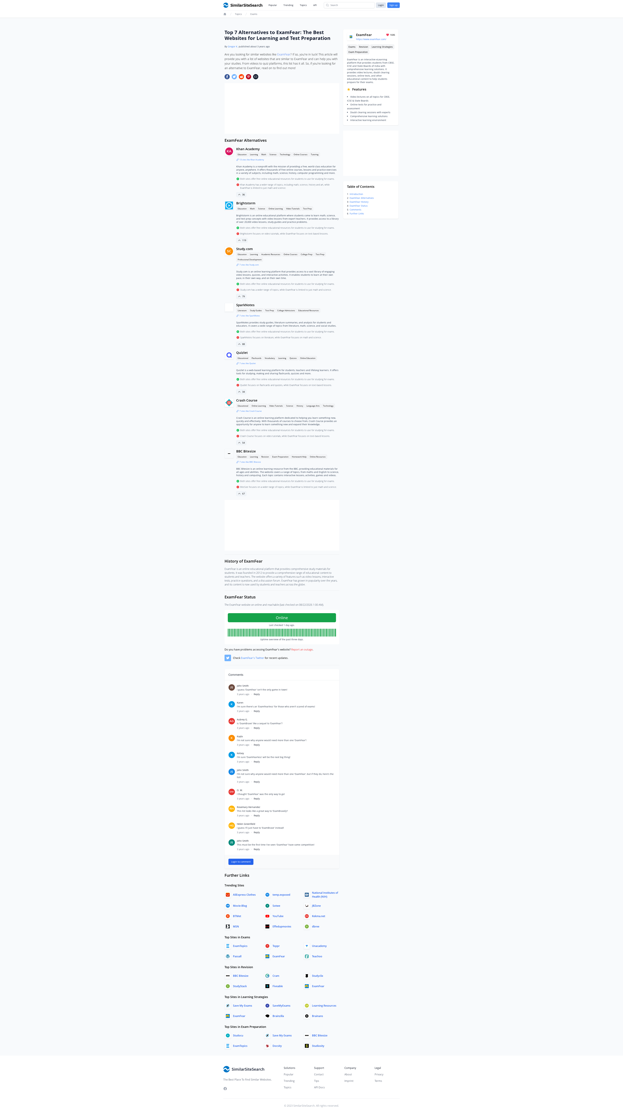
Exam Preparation (280, 456)
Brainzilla (278, 1016)
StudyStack (240, 986)
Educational (243, 358)
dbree (315, 926)
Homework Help (299, 456)
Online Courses (300, 154)
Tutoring (314, 154)
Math (263, 154)
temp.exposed (281, 894)
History (300, 405)
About (348, 1074)
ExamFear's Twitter (252, 658)
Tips (316, 1081)
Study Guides (256, 310)
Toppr (276, 946)
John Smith (243, 685)
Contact (319, 1074)
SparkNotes (245, 305)
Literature (242, 310)
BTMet (237, 916)
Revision (265, 456)
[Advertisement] (282, 108)
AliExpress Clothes (244, 894)
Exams (253, 14)
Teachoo (317, 956)
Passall (237, 956)
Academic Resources (270, 254)
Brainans (317, 1016)
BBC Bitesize (246, 451)
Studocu (238, 1035)
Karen (240, 702)
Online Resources (318, 456)
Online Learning (276, 208)
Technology (285, 154)
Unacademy (319, 946)
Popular (273, 5)
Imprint (349, 1081)
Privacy (379, 1074)
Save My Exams (242, 1005)
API (315, 5)
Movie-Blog (240, 906)
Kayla (240, 736)
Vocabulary (270, 358)
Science (272, 154)
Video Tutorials (293, 208)
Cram (276, 976)
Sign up (393, 5)
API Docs (319, 1087)
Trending (288, 5)
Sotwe (276, 906)
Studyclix (317, 976)
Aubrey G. (242, 719)
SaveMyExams (281, 1005)
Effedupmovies (282, 926)
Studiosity (318, 1046)
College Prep (306, 254)
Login (381, 5)
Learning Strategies (382, 46)
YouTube (278, 916)
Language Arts (313, 405)
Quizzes (293, 358)
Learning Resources (324, 1005)
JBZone (316, 906)
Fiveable (278, 986)
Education (242, 154)
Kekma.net (318, 916)
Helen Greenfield (246, 823)
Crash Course (246, 400)
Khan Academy (248, 149)
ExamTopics (240, 946)
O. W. (240, 790)
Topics (303, 5)
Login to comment (241, 861)
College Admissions (286, 310)
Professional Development (250, 259)
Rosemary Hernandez (248, 807)
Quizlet (242, 352)
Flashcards (256, 358)
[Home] (224, 14)
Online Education (307, 358)
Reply (257, 694)
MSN (236, 926)
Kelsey (240, 753)
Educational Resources (308, 310)
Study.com (244, 249)
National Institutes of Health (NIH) (325, 894)
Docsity (277, 1046)
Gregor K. (233, 46)
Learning (254, 154)
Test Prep (307, 208)
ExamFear (283, 54)
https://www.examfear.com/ (371, 39)
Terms (378, 1081)
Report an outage (302, 649)
